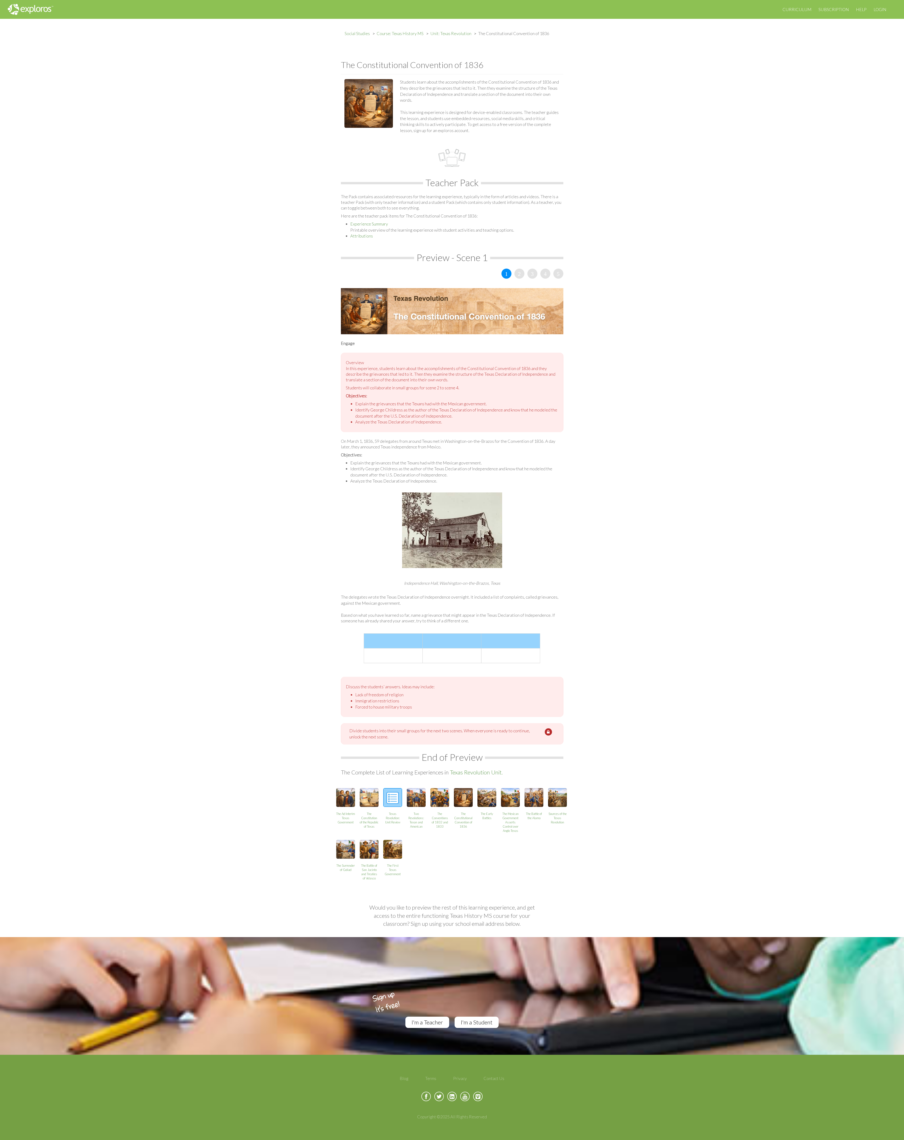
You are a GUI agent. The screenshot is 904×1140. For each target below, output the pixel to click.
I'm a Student (476, 1022)
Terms (430, 1078)
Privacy (460, 1078)
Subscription (834, 9)
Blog (404, 1078)
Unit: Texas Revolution (450, 33)
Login (880, 9)
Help (861, 9)
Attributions (361, 235)
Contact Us (494, 1078)
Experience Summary (369, 223)
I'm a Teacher (427, 1022)
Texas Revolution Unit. (476, 772)
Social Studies (357, 33)
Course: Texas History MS (400, 33)
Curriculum (797, 9)
